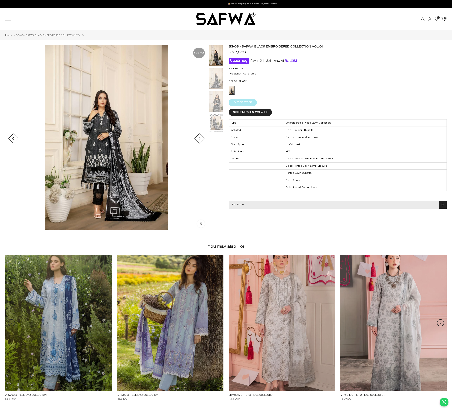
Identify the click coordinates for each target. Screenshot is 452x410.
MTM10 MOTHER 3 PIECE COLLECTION (362, 395)
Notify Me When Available (250, 112)
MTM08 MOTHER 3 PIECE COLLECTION (251, 395)
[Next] (199, 138)
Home (8, 35)
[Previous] (13, 138)
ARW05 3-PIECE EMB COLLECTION (138, 395)
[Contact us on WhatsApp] (444, 402)
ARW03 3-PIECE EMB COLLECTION (26, 395)
